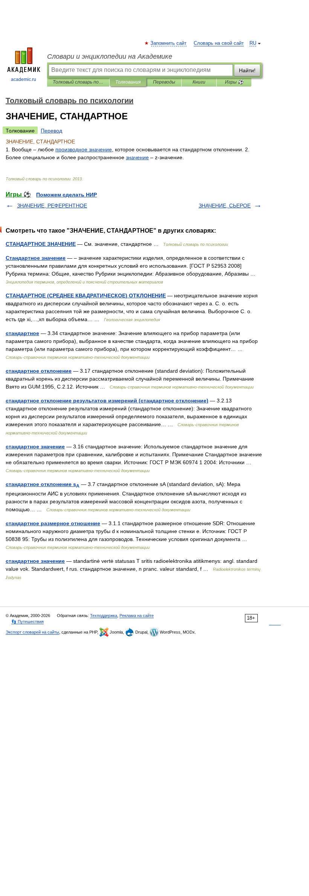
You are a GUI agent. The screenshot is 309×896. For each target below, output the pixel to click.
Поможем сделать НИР (66, 195)
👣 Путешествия (27, 621)
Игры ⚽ (234, 82)
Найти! (247, 70)
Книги (199, 82)
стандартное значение (35, 446)
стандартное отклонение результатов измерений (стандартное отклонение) (107, 401)
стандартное (22, 333)
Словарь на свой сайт (219, 43)
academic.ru (23, 79)
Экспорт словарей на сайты (32, 632)
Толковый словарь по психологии (78, 82)
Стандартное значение (36, 258)
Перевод (51, 131)
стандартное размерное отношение (53, 523)
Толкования (128, 82)
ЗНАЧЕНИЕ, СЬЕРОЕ (225, 206)
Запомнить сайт (169, 43)
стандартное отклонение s (43, 484)
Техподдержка (103, 615)
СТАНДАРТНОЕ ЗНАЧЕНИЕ (41, 244)
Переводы (164, 82)
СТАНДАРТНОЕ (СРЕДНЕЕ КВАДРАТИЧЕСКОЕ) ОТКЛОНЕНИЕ (86, 296)
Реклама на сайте (136, 615)
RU (252, 43)
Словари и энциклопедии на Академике (109, 56)
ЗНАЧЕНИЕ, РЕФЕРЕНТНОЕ (52, 206)
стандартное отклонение (39, 371)
